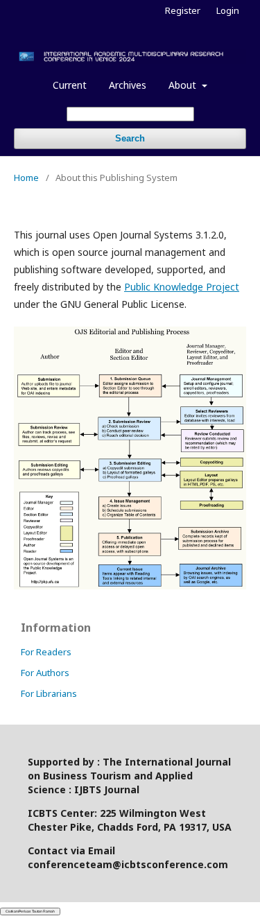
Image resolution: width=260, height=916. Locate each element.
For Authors (45, 672)
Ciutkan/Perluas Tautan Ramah (30, 911)
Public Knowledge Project (181, 286)
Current (70, 85)
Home (26, 177)
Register (182, 10)
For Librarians (49, 693)
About (183, 85)
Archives (127, 85)
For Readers (46, 652)
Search (130, 138)
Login (227, 10)
